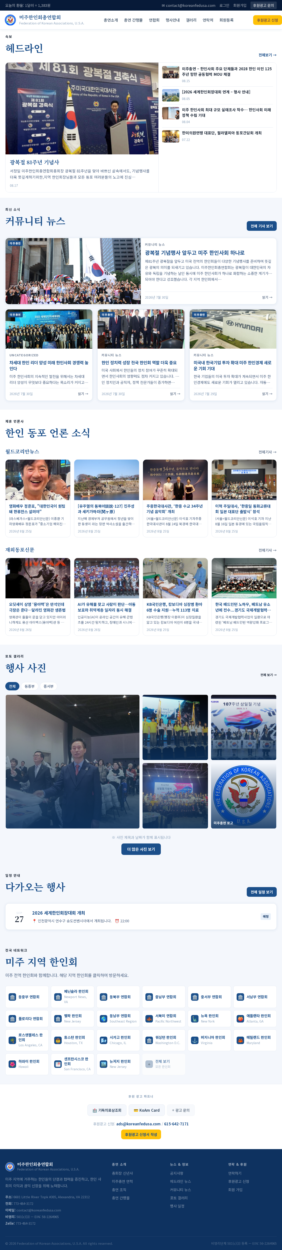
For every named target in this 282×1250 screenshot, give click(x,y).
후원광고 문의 (263, 5)
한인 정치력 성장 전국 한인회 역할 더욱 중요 (139, 362)
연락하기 (234, 1173)
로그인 (224, 5)
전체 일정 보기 (262, 892)
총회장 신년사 (122, 1173)
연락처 (208, 20)
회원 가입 (235, 1189)
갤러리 (191, 20)
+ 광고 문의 (181, 1110)
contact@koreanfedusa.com (39, 1210)
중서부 (49, 686)
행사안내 (173, 20)
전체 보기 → (268, 675)
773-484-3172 (23, 1203)
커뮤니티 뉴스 (180, 1189)
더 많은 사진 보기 (141, 849)
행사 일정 (177, 1206)
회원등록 (226, 20)
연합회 (154, 20)
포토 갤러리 (179, 1197)
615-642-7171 (176, 1123)
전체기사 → (268, 452)
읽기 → (267, 297)
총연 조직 (119, 1189)
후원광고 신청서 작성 (141, 1134)
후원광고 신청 (267, 20)
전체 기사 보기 (262, 226)
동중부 (30, 686)
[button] (72, 761)
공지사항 (176, 1173)
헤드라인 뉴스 (180, 1181)
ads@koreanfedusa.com (139, 1123)
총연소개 (111, 20)
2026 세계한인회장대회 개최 (58, 913)
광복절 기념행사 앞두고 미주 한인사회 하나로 (195, 252)
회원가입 (240, 5)
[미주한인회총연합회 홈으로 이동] (10, 20)
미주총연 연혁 (122, 1181)
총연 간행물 (133, 20)
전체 (12, 686)
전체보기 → (268, 54)
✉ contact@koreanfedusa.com (188, 5)
